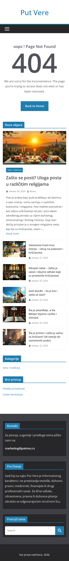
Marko (33, 191)
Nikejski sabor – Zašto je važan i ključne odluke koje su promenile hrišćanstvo (45, 271)
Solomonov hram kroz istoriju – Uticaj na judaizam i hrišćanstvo (46, 248)
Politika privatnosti (14, 388)
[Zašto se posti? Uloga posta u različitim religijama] (34, 147)
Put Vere (34, 12)
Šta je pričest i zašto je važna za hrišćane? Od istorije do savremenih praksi (46, 336)
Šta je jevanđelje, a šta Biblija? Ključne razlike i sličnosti (43, 313)
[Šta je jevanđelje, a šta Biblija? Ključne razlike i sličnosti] (14, 316)
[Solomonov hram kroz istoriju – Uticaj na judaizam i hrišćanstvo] (14, 251)
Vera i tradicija (14, 170)
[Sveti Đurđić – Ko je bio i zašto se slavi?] (14, 295)
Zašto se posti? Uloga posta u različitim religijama (33, 181)
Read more (12, 233)
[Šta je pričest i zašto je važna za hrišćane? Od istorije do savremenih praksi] (14, 339)
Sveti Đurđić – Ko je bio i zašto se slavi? (43, 292)
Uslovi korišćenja (13, 394)
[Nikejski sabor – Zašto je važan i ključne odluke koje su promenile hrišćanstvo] (14, 274)
